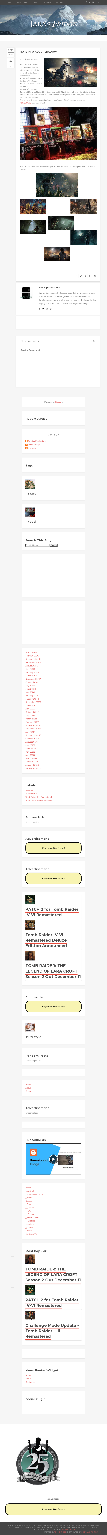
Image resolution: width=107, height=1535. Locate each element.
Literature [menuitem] (29, 1224)
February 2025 (32, 672)
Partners (47, 2)
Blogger (58, 402)
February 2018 (32, 762)
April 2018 (30, 755)
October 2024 (32, 682)
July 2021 (30, 715)
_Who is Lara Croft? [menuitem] (34, 1194)
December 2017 (33, 768)
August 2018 (31, 742)
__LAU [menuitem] (28, 1211)
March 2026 (31, 652)
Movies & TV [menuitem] (31, 1234)
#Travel (31, 493)
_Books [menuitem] (28, 1231)
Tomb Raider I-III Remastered (38, 797)
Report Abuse (36, 418)
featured (29, 790)
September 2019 (33, 729)
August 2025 (31, 666)
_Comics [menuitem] (29, 1227)
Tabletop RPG (31, 794)
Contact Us (30, 1382)
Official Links (21, 2)
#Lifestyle (33, 1037)
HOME (9, 2)
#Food (30, 521)
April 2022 (30, 709)
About (28, 1088)
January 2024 (32, 699)
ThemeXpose (60, 1532)
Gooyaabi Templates (90, 1532)
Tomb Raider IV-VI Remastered (39, 800)
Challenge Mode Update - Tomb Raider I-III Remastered (52, 1331)
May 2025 (30, 669)
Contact (35, 2)
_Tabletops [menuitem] (30, 1221)
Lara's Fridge (34, 445)
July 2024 (30, 686)
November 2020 (33, 725)
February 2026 (32, 656)
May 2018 (30, 752)
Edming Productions (37, 441)
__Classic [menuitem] (29, 1207)
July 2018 (30, 745)
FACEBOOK (25, 102)
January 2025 (32, 676)
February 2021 (32, 722)
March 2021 (31, 719)
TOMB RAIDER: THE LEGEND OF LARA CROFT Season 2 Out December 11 (53, 971)
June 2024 (30, 689)
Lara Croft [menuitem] (29, 1191)
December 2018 (33, 735)
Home (28, 1084)
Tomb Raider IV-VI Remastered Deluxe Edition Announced (46, 940)
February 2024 (32, 695)
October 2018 (32, 739)
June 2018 (30, 748)
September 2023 (33, 702)
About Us (59, 2)
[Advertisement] (53, 575)
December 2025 (33, 659)
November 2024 (33, 679)
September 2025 (33, 662)
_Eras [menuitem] (28, 1204)
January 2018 (32, 765)
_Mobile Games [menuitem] (32, 1217)
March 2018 (31, 758)
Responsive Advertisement (53, 848)
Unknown (32, 448)
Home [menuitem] (28, 1188)
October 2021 (32, 712)
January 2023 (32, 705)
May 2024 (30, 692)
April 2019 (30, 732)
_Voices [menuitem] (28, 1197)
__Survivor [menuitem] (30, 1214)
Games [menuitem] (28, 1201)
